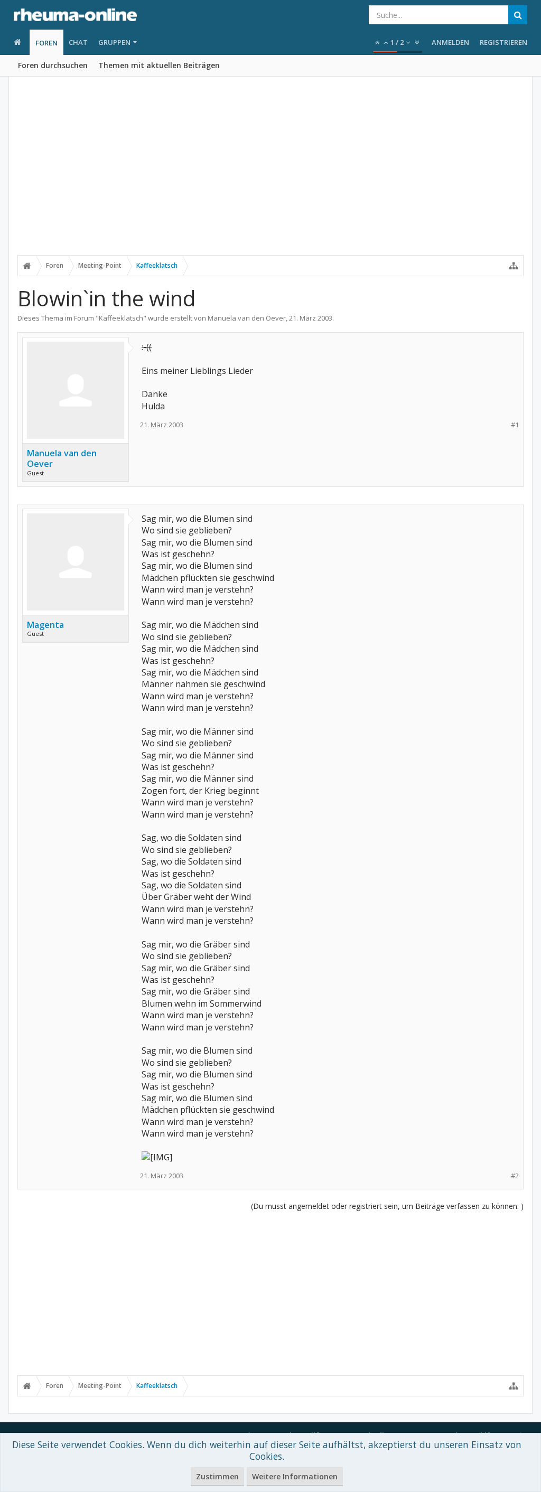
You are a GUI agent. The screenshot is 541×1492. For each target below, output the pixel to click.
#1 (515, 424)
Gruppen (114, 42)
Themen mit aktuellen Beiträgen (159, 65)
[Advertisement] (270, 173)
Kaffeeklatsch (121, 318)
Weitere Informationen (295, 1476)
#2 (515, 1175)
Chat (78, 42)
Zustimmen (217, 1476)
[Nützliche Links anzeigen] (513, 266)
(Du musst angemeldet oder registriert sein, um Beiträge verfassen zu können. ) (387, 1206)
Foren (46, 43)
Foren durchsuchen (53, 65)
